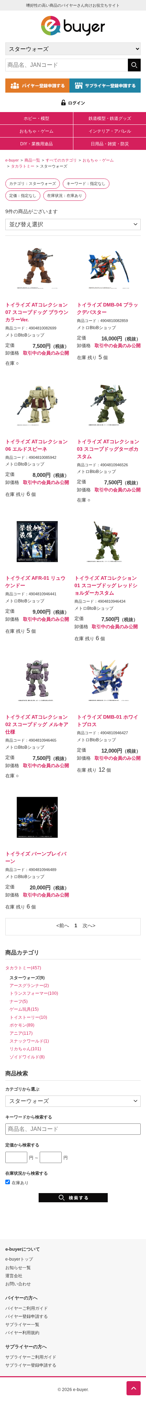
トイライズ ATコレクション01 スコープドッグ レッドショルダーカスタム (105, 585)
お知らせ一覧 (18, 1267)
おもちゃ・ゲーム (36, 131)
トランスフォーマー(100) (34, 993)
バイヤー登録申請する (26, 1316)
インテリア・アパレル (110, 131)
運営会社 (13, 1275)
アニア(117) (21, 1033)
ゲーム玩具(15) (24, 1009)
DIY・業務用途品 (36, 143)
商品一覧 (32, 160)
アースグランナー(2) (29, 985)
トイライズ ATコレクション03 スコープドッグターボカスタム (108, 449)
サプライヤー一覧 (22, 1324)
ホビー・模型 (36, 118)
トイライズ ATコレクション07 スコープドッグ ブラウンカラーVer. (36, 312)
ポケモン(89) (22, 1025)
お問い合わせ (18, 1283)
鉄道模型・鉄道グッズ (110, 118)
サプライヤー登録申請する (30, 1365)
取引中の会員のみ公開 (46, 353)
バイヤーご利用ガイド (26, 1308)
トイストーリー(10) (28, 1017)
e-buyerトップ (19, 1259)
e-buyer (12, 160)
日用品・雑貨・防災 (110, 143)
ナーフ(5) (19, 1001)
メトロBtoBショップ (24, 335)
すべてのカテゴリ (61, 160)
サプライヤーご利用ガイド (30, 1357)
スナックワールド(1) (29, 1041)
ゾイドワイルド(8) (27, 1057)
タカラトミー (22, 166)
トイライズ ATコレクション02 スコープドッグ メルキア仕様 (36, 724)
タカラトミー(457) (23, 967)
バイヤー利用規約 (22, 1332)
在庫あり (20, 1182)
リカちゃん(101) (25, 1048)
